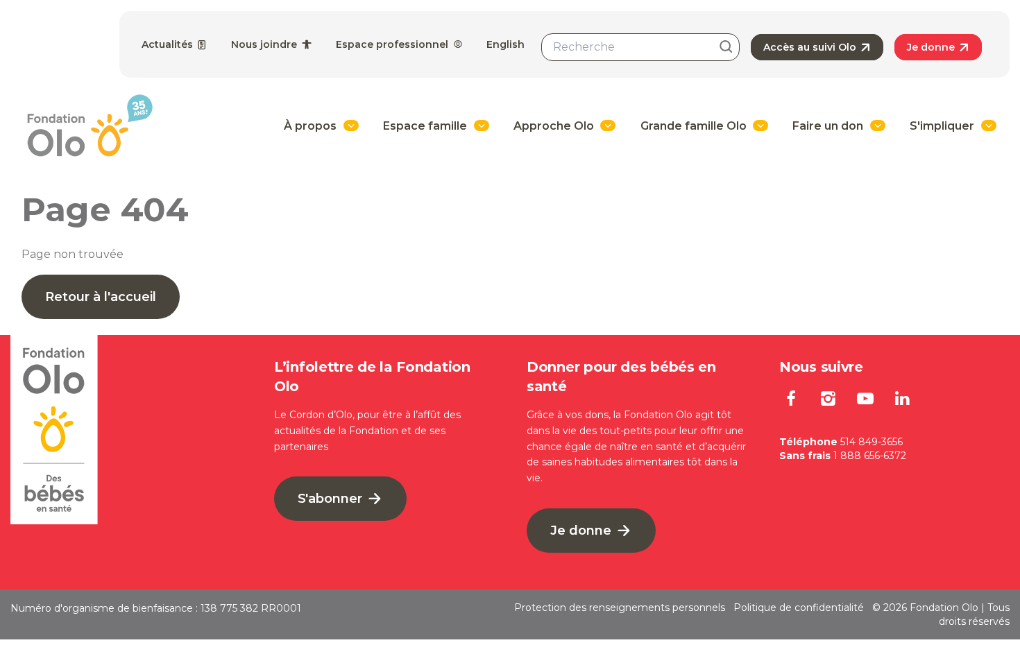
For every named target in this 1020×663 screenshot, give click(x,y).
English (505, 44)
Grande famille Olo (693, 125)
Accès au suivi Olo (811, 47)
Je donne (932, 47)
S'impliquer (942, 125)
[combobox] (640, 47)
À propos (310, 125)
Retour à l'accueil (100, 296)
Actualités (169, 44)
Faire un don (827, 125)
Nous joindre (265, 44)
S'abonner (332, 498)
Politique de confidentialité (798, 607)
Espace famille (425, 125)
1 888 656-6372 (869, 455)
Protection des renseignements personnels (619, 607)
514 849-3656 (871, 442)
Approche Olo (553, 125)
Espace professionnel (393, 44)
